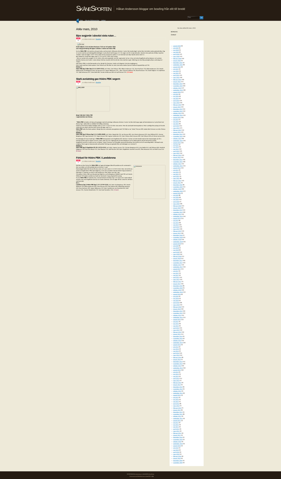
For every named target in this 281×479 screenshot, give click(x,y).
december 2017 (177, 260)
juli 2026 (175, 48)
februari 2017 (177, 281)
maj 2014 (176, 351)
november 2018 (178, 237)
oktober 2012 (177, 391)
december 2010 (177, 437)
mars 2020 (176, 204)
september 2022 (178, 140)
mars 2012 (176, 406)
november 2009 (178, 462)
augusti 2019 (177, 218)
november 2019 (178, 212)
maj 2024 (176, 98)
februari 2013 (177, 382)
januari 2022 (177, 157)
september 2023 (178, 115)
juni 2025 (176, 71)
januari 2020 (177, 208)
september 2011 (178, 418)
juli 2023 (175, 119)
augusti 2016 (177, 294)
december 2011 (177, 412)
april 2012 (176, 403)
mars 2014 (176, 355)
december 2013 (177, 361)
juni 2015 (176, 323)
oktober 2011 (177, 416)
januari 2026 (177, 60)
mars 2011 (176, 431)
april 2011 (176, 429)
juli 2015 (175, 321)
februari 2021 (177, 180)
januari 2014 (177, 359)
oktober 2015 (177, 315)
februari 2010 (177, 456)
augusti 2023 (177, 117)
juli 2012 (175, 397)
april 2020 (176, 201)
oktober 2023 (177, 113)
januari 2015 (177, 334)
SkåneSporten (93, 8)
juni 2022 (176, 147)
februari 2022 (177, 155)
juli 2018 (175, 246)
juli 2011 (175, 422)
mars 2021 (176, 178)
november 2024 (178, 86)
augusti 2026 (177, 46)
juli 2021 (175, 170)
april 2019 (176, 227)
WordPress (151, 474)
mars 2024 (176, 102)
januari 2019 (177, 233)
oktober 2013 (177, 366)
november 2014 (178, 338)
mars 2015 (176, 330)
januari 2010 (177, 458)
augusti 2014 (177, 344)
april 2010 (176, 452)
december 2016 (177, 286)
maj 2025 (176, 73)
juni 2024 (176, 96)
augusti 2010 (177, 446)
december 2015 (177, 311)
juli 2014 (175, 347)
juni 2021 (176, 172)
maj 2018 (176, 250)
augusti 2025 (177, 67)
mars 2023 (176, 128)
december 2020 (177, 185)
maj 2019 (176, 225)
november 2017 (178, 263)
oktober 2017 (177, 265)
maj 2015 (176, 326)
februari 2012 (177, 408)
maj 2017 (176, 275)
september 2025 (178, 65)
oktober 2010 (177, 441)
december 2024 (177, 84)
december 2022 (177, 134)
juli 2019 (175, 220)
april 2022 (176, 151)
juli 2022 (175, 145)
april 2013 (176, 378)
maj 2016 (176, 300)
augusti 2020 (177, 193)
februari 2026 (177, 58)
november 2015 (178, 313)
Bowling (98, 39)
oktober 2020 (177, 189)
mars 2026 (176, 56)
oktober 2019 (177, 214)
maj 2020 (176, 199)
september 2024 (178, 90)
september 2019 (178, 216)
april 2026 (176, 54)
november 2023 (178, 111)
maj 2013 (176, 376)
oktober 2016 (177, 290)
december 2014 (177, 336)
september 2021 (178, 166)
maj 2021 (176, 174)
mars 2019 (176, 229)
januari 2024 (177, 107)
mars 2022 (176, 153)
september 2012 (178, 393)
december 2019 (177, 210)
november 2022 (178, 136)
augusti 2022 (177, 142)
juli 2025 (175, 69)
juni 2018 (176, 248)
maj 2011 (176, 427)
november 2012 (178, 389)
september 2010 (178, 443)
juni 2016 (176, 298)
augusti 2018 (177, 244)
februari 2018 (177, 256)
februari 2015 (177, 332)
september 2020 (178, 191)
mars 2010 (176, 454)
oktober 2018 (177, 239)
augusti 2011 (177, 420)
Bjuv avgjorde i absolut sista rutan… (96, 35)
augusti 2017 (177, 269)
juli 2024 (175, 94)
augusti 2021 (177, 168)
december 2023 (177, 109)
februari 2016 (177, 307)
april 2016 (176, 302)
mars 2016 (176, 305)
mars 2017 (176, 279)
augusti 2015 (177, 319)
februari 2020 (177, 206)
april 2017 (176, 277)
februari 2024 (177, 105)
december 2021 (177, 159)
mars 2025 (176, 77)
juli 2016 (175, 296)
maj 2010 (176, 450)
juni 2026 (176, 50)
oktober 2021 (177, 164)
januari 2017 (177, 284)
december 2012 (177, 387)
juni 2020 (176, 197)
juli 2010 (175, 448)
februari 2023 (177, 130)
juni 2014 (176, 349)
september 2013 (178, 368)
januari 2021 (177, 182)
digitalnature (138, 474)
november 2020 (178, 187)
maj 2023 (176, 124)
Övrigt (173, 35)
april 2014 (176, 353)
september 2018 (178, 241)
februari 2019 (177, 231)
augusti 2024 (177, 92)
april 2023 (176, 126)
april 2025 (176, 75)
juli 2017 (175, 271)
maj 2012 (176, 401)
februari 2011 (177, 433)
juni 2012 (176, 399)
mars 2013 (176, 380)
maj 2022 (176, 149)
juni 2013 (176, 374)
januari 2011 (177, 435)
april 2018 (176, 252)
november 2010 (178, 439)
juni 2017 (176, 273)
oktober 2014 (177, 340)
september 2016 (178, 292)
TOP (152, 476)
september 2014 (178, 342)
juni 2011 (176, 425)
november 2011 (178, 414)
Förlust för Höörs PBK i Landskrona (96, 157)
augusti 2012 (177, 395)
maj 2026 (176, 52)
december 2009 (177, 460)
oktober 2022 (177, 138)
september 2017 (178, 267)
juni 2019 (176, 222)
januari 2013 (177, 385)
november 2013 (178, 363)
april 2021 (176, 176)
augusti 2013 (177, 370)
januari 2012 (177, 410)
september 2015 (178, 317)
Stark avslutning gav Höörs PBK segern (98, 78)
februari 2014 (177, 357)
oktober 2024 (177, 88)
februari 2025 (177, 79)
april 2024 (176, 100)
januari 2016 (177, 309)
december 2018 (177, 235)
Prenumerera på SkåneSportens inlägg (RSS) (140, 476)
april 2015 (176, 328)
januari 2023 (177, 132)
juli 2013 (175, 372)
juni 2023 (176, 121)
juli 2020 (175, 195)
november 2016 (178, 288)
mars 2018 (176, 254)
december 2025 (177, 62)
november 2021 (178, 161)
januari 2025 (177, 81)
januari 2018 (177, 258)
